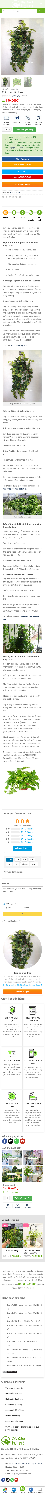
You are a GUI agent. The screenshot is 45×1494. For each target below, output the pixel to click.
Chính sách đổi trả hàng (14, 1410)
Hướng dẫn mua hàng (13, 1393)
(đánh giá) (16, 96)
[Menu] (3, 4)
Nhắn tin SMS (40, 1492)
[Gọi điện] (22, 1489)
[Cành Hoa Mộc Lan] (33, 1157)
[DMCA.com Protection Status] (9, 1372)
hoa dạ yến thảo (21, 489)
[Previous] (5, 46)
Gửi (22, 914)
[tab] (5, 217)
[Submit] (40, 11)
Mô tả (5, 217)
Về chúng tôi (14, 220)
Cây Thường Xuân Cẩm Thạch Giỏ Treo (33, 1252)
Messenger (31, 1492)
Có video (24, 864)
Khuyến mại (23, 218)
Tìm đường (5, 1492)
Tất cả (10, 859)
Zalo (21, 148)
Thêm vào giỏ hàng (24, 130)
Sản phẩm (5, 89)
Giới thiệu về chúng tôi (14, 1388)
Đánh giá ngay (22, 848)
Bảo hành (39, 218)
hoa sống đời (8, 489)
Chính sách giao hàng (13, 1405)
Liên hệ (8, 1207)
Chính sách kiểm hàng (14, 1421)
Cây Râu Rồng (12, 1251)
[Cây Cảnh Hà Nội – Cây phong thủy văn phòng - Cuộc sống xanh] (22, 4)
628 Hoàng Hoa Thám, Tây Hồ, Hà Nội (27, 1463)
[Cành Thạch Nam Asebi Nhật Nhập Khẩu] (12, 1157)
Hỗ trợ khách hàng (12, 1416)
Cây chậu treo (16, 89)
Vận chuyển (31, 218)
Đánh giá (27, 1207)
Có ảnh (34, 864)
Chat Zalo (14, 1492)
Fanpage (12, 148)
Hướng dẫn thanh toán (14, 1399)
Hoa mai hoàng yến (19, 345)
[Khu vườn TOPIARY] (12, 1174)
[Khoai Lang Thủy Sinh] (33, 1174)
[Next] (40, 46)
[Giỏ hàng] (41, 4)
